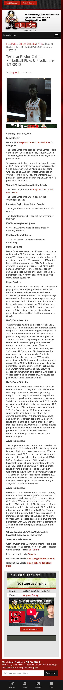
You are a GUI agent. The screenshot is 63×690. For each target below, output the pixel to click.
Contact (38, 687)
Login (25, 687)
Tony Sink (14, 72)
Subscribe (51, 673)
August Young (30, 595)
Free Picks (11, 43)
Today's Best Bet (29, 3)
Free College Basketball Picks (41, 558)
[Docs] (21, 20)
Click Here (34, 549)
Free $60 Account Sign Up (31, 629)
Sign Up (12, 687)
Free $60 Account (12, 3)
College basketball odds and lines (33, 142)
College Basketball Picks (31, 43)
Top (51, 687)
